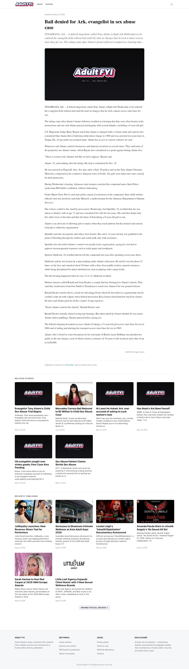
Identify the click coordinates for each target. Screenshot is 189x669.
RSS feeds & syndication (69, 650)
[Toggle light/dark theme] (171, 4)
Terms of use (102, 646)
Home (39, 4)
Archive (49, 4)
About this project (67, 653)
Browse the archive (67, 646)
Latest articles (65, 642)
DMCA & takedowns (105, 650)
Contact (100, 653)
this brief (69, 365)
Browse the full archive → (94, 608)
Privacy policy (103, 642)
